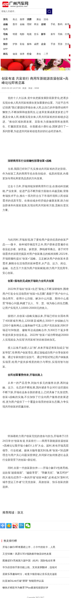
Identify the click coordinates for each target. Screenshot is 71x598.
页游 (60, 44)
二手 (46, 54)
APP (5, 49)
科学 (67, 24)
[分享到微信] (27, 525)
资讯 (5, 19)
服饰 (29, 44)
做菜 (15, 54)
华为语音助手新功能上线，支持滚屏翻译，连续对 (29, 567)
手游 (53, 44)
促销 (43, 24)
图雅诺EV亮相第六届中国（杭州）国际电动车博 (28, 560)
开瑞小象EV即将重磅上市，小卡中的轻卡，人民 (28, 547)
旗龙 (20, 512)
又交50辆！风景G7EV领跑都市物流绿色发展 (26, 553)
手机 (53, 24)
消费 (29, 19)
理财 (29, 24)
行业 (29, 54)
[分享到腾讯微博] (21, 525)
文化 (67, 44)
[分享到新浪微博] (15, 525)
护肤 (15, 44)
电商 (5, 29)
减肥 (36, 44)
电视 (29, 34)
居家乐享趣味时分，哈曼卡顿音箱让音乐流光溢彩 (29, 574)
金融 (5, 24)
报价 (5, 44)
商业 (36, 24)
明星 (15, 34)
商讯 (5, 54)
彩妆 (22, 44)
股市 (15, 24)
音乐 (36, 34)
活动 (46, 19)
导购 (5, 34)
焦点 (15, 19)
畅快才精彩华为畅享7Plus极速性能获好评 (25, 587)
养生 (38, 54)
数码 (60, 24)
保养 (5, 39)
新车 (43, 34)
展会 (38, 19)
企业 (43, 44)
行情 (67, 34)
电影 (22, 34)
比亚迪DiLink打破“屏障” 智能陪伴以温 (23, 580)
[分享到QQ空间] (9, 525)
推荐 (22, 19)
